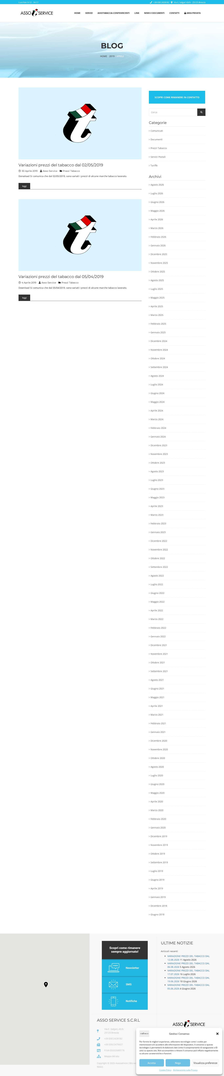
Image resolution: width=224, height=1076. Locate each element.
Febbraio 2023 (158, 523)
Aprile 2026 (157, 219)
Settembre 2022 (159, 566)
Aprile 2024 (157, 410)
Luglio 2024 (157, 384)
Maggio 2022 (157, 601)
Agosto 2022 (157, 575)
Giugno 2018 (157, 914)
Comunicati (157, 130)
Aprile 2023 (157, 506)
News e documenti (154, 13)
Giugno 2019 (157, 879)
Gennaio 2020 (158, 827)
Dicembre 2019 (159, 836)
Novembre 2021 (159, 653)
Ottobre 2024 (158, 358)
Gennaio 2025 (158, 332)
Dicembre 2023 (159, 445)
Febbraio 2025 (158, 323)
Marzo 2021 (157, 714)
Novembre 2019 (159, 845)
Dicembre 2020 (159, 740)
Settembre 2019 (159, 862)
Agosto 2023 (157, 471)
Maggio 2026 (157, 210)
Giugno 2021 (157, 688)
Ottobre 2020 (158, 758)
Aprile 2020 (157, 801)
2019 (111, 56)
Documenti (157, 139)
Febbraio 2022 (158, 627)
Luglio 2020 (157, 775)
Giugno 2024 (157, 393)
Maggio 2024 (157, 401)
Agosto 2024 (157, 375)
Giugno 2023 (157, 488)
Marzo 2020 (157, 810)
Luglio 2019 (157, 871)
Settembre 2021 (159, 671)
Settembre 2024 (159, 367)
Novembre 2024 (159, 349)
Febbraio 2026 (158, 236)
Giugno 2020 (157, 784)
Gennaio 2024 (158, 436)
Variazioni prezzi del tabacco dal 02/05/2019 (61, 165)
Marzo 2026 (157, 228)
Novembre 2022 (159, 549)
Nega (178, 1063)
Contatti (174, 13)
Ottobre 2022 (158, 558)
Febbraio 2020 (158, 818)
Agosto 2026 (157, 184)
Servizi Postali (158, 156)
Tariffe (154, 165)
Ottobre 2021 (158, 662)
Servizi (89, 13)
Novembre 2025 (159, 262)
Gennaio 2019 (158, 897)
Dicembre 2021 (159, 645)
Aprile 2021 (157, 705)
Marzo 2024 (157, 419)
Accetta (152, 1063)
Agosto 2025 (157, 280)
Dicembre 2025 (159, 254)
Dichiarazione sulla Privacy (185, 1070)
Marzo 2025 (157, 315)
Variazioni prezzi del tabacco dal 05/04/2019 (61, 276)
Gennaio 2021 (158, 732)
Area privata (193, 13)
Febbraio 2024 (158, 427)
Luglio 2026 (157, 193)
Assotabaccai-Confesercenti (114, 13)
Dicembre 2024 (159, 341)
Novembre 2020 (159, 749)
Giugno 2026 (157, 202)
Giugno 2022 (157, 593)
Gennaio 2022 (158, 636)
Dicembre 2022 (159, 540)
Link (136, 13)
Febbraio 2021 (158, 723)
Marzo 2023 (157, 514)
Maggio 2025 (157, 297)
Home (77, 13)
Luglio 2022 (157, 584)
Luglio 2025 (157, 288)
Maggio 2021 (157, 697)
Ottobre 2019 (158, 853)
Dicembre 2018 (159, 905)
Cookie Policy (165, 1070)
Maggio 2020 (157, 792)
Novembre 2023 (159, 454)
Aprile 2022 (157, 610)
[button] (217, 1033)
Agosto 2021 (157, 679)
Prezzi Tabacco (71, 170)
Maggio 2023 (157, 497)
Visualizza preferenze (205, 1063)
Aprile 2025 (157, 306)
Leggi (24, 186)
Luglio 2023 (157, 480)
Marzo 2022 (157, 619)
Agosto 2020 (157, 766)
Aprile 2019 (157, 888)
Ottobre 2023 (158, 462)
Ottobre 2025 (158, 271)
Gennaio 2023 (158, 532)
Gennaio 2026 (158, 245)
